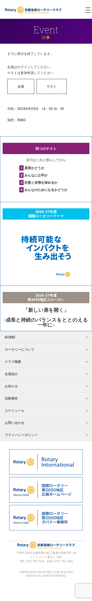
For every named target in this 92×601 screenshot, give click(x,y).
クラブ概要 (13, 361)
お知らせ (11, 386)
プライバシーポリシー (21, 435)
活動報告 (11, 398)
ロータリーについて (19, 349)
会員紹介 (11, 374)
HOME (10, 337)
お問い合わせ (15, 422)
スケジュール (15, 410)
